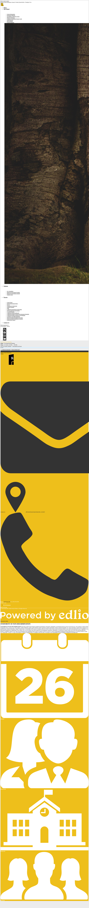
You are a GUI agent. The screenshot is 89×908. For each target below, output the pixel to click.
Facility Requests (10, 22)
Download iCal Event (17, 346)
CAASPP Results (10, 311)
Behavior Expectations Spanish (13, 293)
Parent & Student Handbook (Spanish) (15, 318)
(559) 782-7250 (7, 601)
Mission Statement (11, 17)
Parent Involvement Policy (12, 303)
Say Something (10, 291)
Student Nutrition (10, 307)
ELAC (8, 304)
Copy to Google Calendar (6, 346)
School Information (11, 14)
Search (4, 329)
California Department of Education (14, 309)
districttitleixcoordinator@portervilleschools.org (65, 631)
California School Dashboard (13, 313)
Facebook (4, 332)
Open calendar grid (15, 349)
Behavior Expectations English (13, 292)
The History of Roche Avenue (13, 16)
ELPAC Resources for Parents (13, 310)
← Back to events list (5, 349)
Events (2, 347)
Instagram (4, 335)
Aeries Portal (9, 302)
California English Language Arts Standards (16, 315)
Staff (8, 308)
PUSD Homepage (7, 605)
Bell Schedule (10, 21)
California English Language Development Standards (18, 314)
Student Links (10, 294)
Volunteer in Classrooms (12, 306)
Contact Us (3, 511)
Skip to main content (5, 1)
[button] (6, 9)
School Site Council (11, 320)
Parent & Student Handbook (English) (15, 317)
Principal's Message (11, 15)
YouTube (4, 338)
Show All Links (4, 607)
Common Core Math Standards (13, 316)
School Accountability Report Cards (14, 18)
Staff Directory (10, 20)
